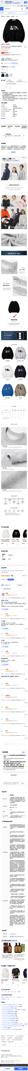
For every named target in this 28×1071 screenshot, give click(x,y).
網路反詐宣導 (10, 1041)
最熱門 (3, 585)
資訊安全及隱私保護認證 (17, 1039)
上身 (17, 16)
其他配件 (19, 991)
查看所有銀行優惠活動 (11, 83)
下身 (2, 991)
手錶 (8, 991)
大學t (14, 997)
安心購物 (3, 1039)
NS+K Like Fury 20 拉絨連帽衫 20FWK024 (10, 1006)
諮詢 (24, 752)
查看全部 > (15, 940)
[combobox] (22, 585)
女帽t (10, 997)
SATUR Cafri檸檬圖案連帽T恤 (8, 1013)
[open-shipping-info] (13, 60)
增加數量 (2, 88)
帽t (8, 999)
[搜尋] (25, 12)
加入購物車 (7, 1068)
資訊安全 (8, 1039)
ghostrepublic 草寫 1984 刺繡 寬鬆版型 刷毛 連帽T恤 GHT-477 (13, 1024)
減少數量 (10, 88)
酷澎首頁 (3, 16)
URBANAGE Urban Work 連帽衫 (8, 1022)
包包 (12, 991)
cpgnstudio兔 (19, 997)
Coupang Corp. (11, 63)
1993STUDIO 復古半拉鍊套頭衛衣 (8, 1020)
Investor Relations (10, 1035)
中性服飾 (12, 16)
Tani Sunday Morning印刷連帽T (8, 1015)
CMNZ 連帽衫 (5, 1027)
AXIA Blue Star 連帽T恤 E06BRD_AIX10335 (10, 1004)
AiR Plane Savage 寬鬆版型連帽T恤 (9, 1018)
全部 (2, 12)
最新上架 (7, 585)
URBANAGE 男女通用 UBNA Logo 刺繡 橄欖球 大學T (12, 1009)
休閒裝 (2, 997)
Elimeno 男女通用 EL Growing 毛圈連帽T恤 (10, 1029)
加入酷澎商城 (3, 1041)
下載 (25, 2)
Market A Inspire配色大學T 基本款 (8, 1016)
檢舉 (22, 783)
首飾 (5, 991)
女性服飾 (7, 16)
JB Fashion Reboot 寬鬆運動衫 (8, 1008)
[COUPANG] (5, 1051)
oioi (24, 997)
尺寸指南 (13, 66)
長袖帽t (6, 997)
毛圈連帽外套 (3, 999)
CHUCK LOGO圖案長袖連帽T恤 (8, 1011)
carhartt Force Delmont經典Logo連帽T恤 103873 (11, 1025)
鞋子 (15, 991)
